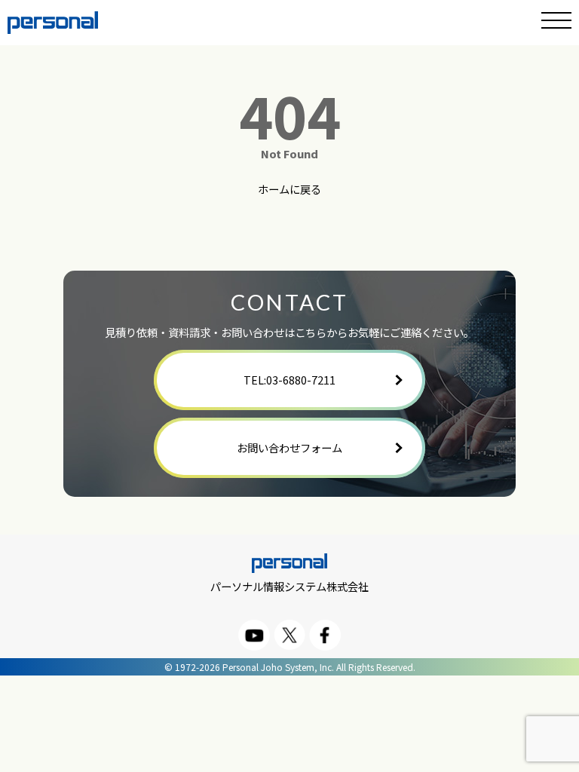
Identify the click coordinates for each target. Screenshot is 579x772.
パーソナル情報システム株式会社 (289, 585)
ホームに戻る (289, 189)
